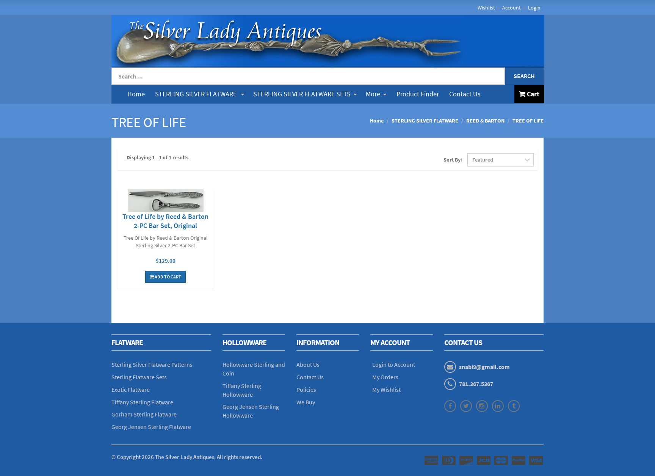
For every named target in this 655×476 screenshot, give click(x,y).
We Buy (305, 402)
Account (511, 7)
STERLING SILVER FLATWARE (196, 94)
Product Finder (417, 94)
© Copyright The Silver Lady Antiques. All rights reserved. (186, 456)
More (373, 94)
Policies (306, 389)
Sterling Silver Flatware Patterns (152, 364)
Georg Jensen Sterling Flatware (151, 426)
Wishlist (486, 7)
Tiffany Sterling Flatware (142, 402)
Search (524, 76)
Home (136, 94)
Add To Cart (167, 277)
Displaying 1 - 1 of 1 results (157, 157)
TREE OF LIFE (528, 120)
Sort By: (452, 159)
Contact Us (465, 94)
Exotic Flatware (130, 389)
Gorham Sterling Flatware (144, 414)
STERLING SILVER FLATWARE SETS (302, 94)
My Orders (385, 377)
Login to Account (393, 364)
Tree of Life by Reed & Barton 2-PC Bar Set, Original (165, 221)
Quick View (165, 201)
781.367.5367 (476, 384)
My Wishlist (386, 389)
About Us (308, 364)
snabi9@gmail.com (484, 367)
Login (534, 7)
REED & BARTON (485, 120)
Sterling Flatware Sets (139, 377)
